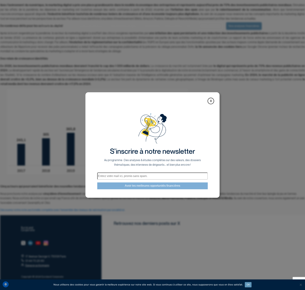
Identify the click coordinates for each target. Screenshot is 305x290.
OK (248, 284)
